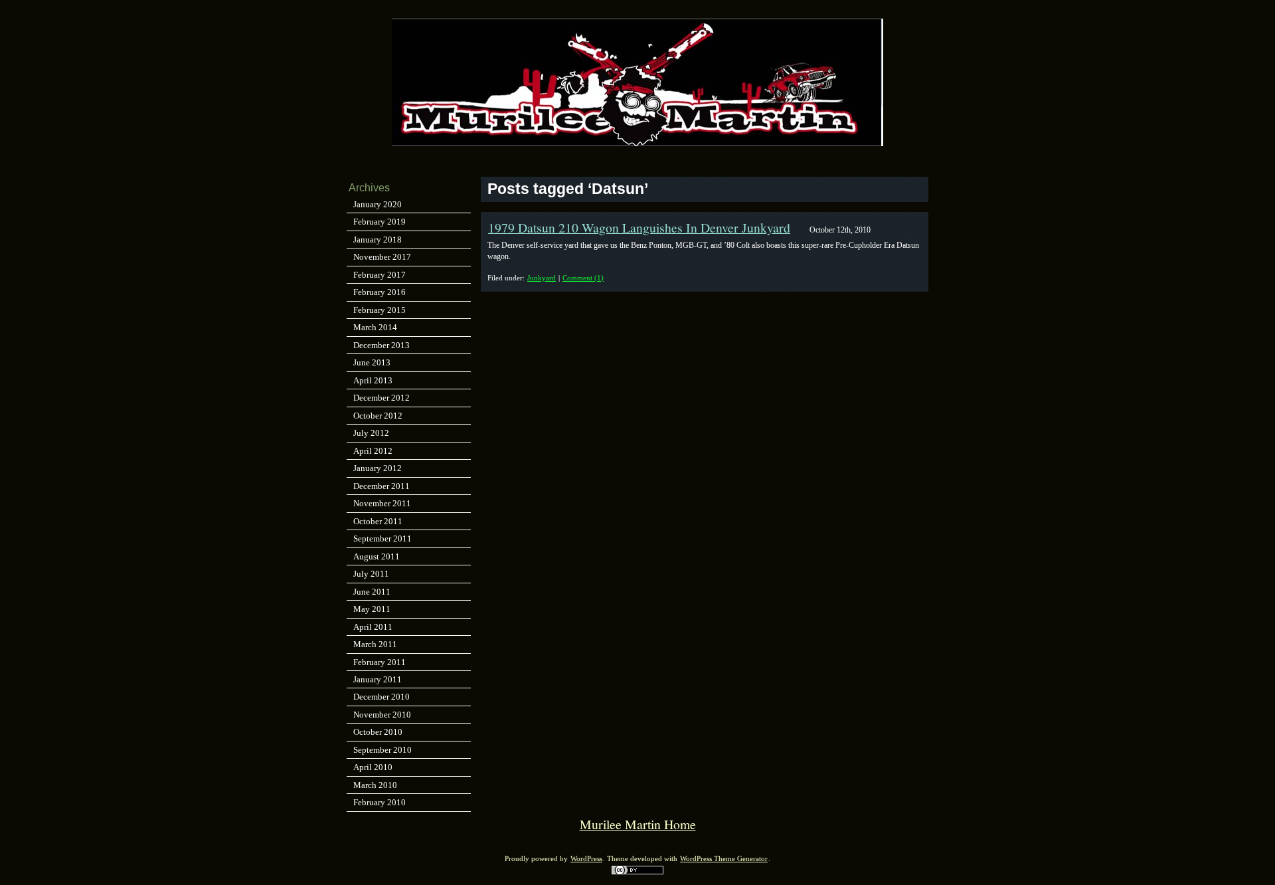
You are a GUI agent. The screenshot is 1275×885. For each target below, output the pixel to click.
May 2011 (371, 609)
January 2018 (377, 240)
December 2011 (381, 486)
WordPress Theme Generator (724, 858)
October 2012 (377, 416)
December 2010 (381, 697)
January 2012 (377, 468)
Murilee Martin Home (638, 824)
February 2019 (379, 222)
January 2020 (377, 204)
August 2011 (376, 556)
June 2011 (371, 592)
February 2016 (379, 292)
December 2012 (381, 398)
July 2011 (371, 574)
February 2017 (379, 275)
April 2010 (372, 767)
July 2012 (371, 433)
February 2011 (379, 662)
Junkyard (541, 278)
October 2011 (377, 521)
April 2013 (372, 380)
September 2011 (382, 538)
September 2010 (382, 750)
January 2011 (377, 679)
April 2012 (372, 451)
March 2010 (375, 785)
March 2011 (375, 644)
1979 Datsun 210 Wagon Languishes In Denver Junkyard (639, 228)
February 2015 (379, 310)
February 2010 (379, 802)
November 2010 (382, 715)
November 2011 (382, 503)
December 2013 (381, 345)
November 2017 (382, 257)
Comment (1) (583, 278)
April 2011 (372, 627)
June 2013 (371, 362)
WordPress (586, 858)
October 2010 (377, 732)
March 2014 (375, 327)
